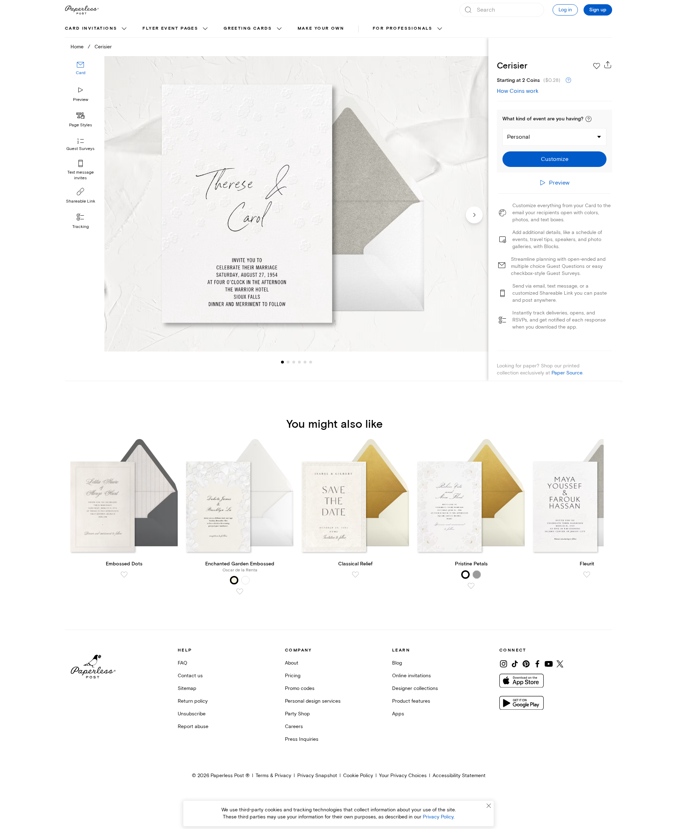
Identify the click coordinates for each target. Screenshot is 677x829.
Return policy (193, 701)
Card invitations (91, 28)
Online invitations (411, 676)
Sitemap (187, 688)
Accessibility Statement (459, 776)
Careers (294, 726)
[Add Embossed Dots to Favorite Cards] (124, 574)
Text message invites (80, 175)
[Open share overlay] (608, 64)
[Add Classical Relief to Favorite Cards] (355, 574)
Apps (398, 714)
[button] (588, 118)
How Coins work (517, 91)
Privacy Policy (438, 817)
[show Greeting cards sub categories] (279, 29)
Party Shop (297, 714)
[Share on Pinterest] (526, 663)
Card (80, 73)
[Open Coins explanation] (568, 80)
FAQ (182, 663)
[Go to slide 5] (299, 362)
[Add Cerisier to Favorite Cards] (596, 66)
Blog (397, 663)
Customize (554, 159)
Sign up (597, 10)
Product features (411, 701)
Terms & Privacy (273, 776)
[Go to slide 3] (288, 362)
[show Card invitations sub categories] (124, 29)
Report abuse (193, 726)
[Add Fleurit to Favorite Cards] (587, 574)
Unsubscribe (192, 714)
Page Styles (80, 125)
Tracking (80, 226)
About (291, 663)
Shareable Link (80, 201)
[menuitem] (96, 28)
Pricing (292, 676)
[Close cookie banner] (488, 805)
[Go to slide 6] (305, 362)
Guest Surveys (80, 149)
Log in (565, 10)
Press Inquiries (301, 739)
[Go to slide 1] (282, 362)
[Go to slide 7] (310, 362)
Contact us (190, 676)
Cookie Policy (358, 776)
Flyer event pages (170, 28)
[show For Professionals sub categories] (439, 29)
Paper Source (567, 373)
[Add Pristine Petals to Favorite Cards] (471, 586)
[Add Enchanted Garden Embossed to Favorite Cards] (240, 591)
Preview (80, 99)
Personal (518, 136)
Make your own (321, 28)
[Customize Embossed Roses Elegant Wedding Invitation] (296, 203)
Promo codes (300, 688)
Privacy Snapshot (317, 776)
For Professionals (403, 28)
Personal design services (313, 701)
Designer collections (415, 688)
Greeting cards (248, 28)
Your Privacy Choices (403, 776)
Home (77, 47)
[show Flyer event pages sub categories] (205, 29)
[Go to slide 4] (293, 362)
